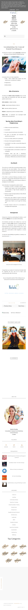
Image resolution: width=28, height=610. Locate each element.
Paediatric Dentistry (14, 522)
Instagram (6, 446)
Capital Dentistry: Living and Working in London (16, 482)
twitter (14, 446)
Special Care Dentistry (14, 527)
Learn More (12, 9)
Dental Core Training (14, 502)
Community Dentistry (14, 499)
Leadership (14, 517)
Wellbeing (14, 534)
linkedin (21, 446)
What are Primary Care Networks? (16, 469)
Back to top (21, 607)
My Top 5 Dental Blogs (16, 476)
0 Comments (23, 302)
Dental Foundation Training (14, 504)
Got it (17, 9)
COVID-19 (14, 494)
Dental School (14, 507)
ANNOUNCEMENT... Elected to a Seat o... (12, 347)
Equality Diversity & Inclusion (14, 512)
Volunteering (14, 532)
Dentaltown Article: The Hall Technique (16, 462)
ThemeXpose (17, 603)
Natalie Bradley (16, 312)
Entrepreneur (14, 509)
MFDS (14, 519)
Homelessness (14, 514)
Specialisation (14, 529)
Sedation (14, 524)
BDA (14, 43)
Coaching (14, 497)
